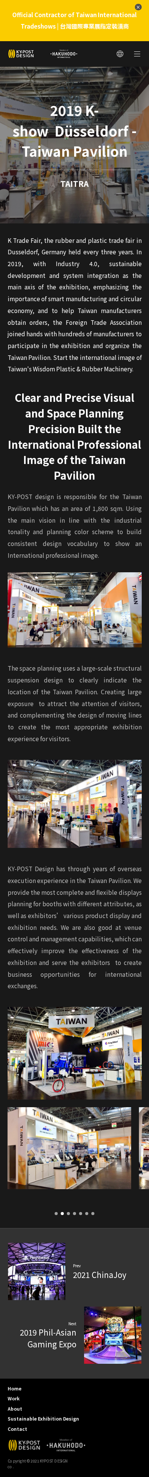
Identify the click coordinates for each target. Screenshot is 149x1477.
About (15, 1408)
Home (14, 1388)
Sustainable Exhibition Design (43, 1418)
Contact (17, 1429)
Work (13, 1398)
